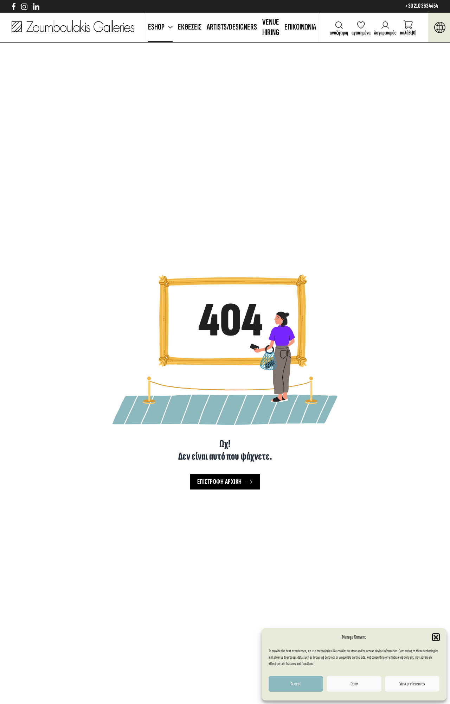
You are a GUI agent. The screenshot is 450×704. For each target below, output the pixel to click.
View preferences (412, 683)
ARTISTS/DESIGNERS (232, 27)
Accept (296, 683)
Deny (354, 683)
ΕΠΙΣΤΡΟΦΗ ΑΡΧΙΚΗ (219, 482)
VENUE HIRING (270, 27)
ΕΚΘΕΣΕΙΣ (189, 27)
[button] (435, 637)
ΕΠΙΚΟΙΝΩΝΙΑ (300, 27)
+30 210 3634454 (421, 6)
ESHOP (156, 27)
